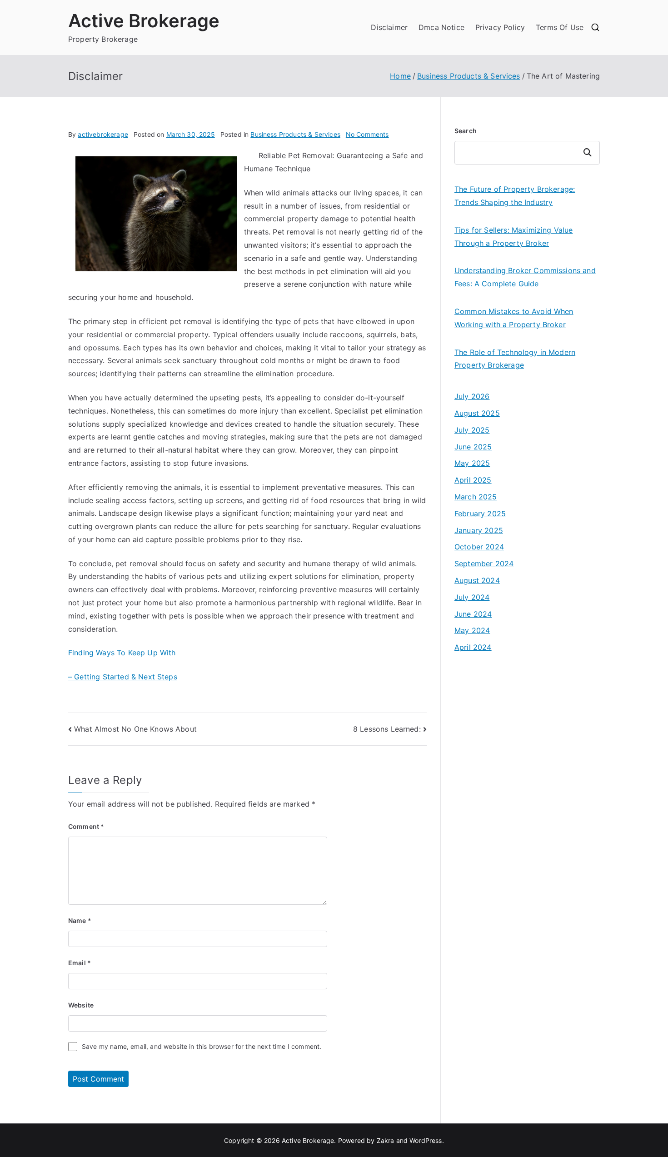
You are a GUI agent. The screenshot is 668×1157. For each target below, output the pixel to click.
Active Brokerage (144, 21)
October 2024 (479, 546)
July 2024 (471, 597)
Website (81, 1005)
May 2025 (472, 463)
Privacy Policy (500, 27)
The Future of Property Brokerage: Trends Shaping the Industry (514, 196)
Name (79, 920)
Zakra (385, 1140)
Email (79, 963)
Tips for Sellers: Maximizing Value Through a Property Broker (513, 236)
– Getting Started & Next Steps (122, 676)
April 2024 (473, 647)
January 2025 (478, 530)
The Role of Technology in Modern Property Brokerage (514, 359)
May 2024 (472, 630)
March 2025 (475, 496)
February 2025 (480, 513)
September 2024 (483, 563)
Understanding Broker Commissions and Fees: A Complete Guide (525, 277)
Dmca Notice (441, 27)
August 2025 (477, 413)
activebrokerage (103, 134)
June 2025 (473, 446)
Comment (86, 826)
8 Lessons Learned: (387, 728)
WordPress (425, 1140)
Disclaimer (389, 27)
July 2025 (471, 429)
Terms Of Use (559, 27)
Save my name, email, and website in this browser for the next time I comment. (201, 1046)
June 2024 (473, 613)
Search (465, 131)
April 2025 (473, 479)
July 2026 (471, 396)
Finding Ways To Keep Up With (121, 652)
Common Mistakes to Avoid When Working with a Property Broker (513, 318)
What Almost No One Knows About (135, 728)
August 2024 (477, 580)
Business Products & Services (295, 134)
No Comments (367, 134)
